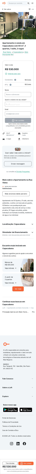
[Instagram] (11, 444)
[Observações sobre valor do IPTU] (10, 84)
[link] (16, 193)
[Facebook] (24, 444)
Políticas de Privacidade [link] (10, 422)
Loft (3, 308)
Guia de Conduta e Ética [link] (10, 430)
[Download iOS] (26, 410)
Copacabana (18, 52)
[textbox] (18, 3)
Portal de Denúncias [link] (9, 418)
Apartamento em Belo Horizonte (17, 308)
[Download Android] (10, 410)
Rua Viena (7, 52)
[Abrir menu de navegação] (32, 3)
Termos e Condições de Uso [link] (12, 426)
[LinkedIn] (18, 444)
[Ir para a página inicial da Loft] (4, 3)
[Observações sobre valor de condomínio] (15, 79)
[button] (18, 25)
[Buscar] (28, 3)
